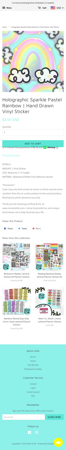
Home (4, 27)
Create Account (33, 392)
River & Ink (32, 443)
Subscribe (54, 417)
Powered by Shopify (46, 443)
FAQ (33, 396)
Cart (44, 7)
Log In (33, 387)
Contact (33, 383)
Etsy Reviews (33, 364)
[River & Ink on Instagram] (36, 433)
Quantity (6, 126)
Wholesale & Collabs (33, 369)
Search (33, 356)
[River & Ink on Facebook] (29, 433)
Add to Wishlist (12, 155)
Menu (9, 7)
